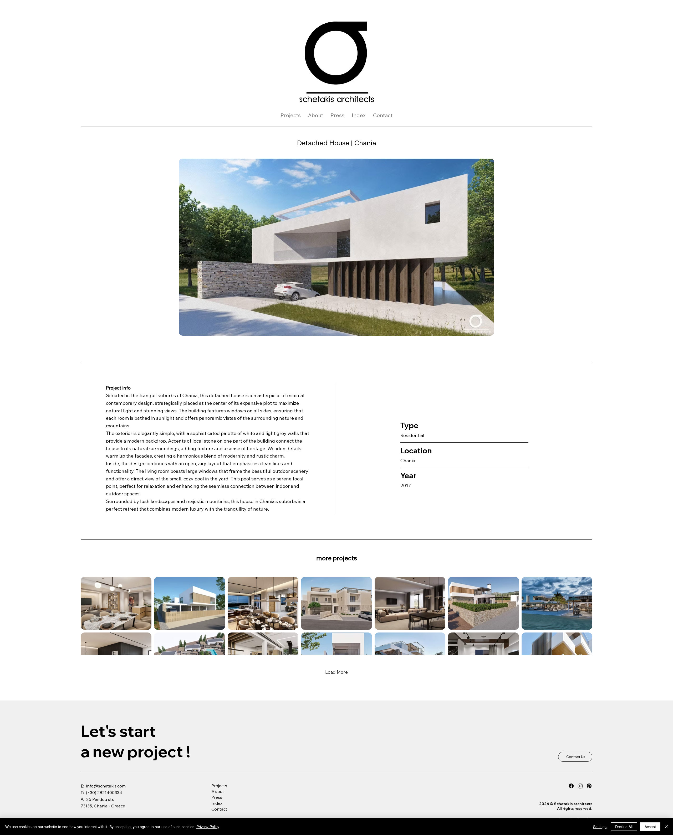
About (217, 791)
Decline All (624, 826)
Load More (336, 672)
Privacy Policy (207, 826)
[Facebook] (571, 786)
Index (216, 803)
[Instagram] (580, 786)
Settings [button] (599, 826)
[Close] (667, 826)
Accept (650, 826)
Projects (219, 785)
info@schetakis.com (106, 786)
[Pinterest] (589, 786)
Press (216, 797)
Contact (219, 809)
